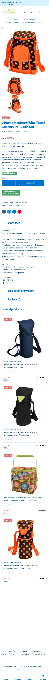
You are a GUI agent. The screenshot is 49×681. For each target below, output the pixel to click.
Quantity (5, 178)
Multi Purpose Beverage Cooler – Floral (20, 500)
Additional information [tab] (21, 290)
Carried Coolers (20, 497)
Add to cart (30, 183)
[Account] (18, 676)
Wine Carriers (13, 19)
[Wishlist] (43, 676)
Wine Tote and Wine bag (28, 19)
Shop (6, 679)
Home (5, 19)
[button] (3, 28)
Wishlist (43, 679)
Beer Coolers (9, 497)
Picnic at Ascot (13, 131)
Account (18, 679)
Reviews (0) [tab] (14, 299)
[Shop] (6, 676)
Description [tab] (14, 222)
